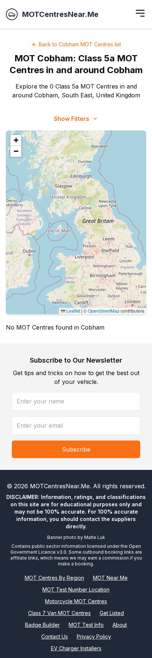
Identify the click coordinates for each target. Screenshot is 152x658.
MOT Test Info (86, 625)
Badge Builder (42, 625)
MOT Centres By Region (54, 578)
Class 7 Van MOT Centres (59, 613)
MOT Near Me (110, 578)
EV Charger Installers (76, 648)
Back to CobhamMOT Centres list (80, 44)
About (120, 625)
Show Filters (71, 118)
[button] (15, 140)
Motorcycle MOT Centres (76, 601)
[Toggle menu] (140, 13)
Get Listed (112, 613)
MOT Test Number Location (76, 589)
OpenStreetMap (104, 311)
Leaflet (72, 311)
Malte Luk (94, 537)
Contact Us (54, 636)
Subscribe (76, 449)
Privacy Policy (94, 636)
